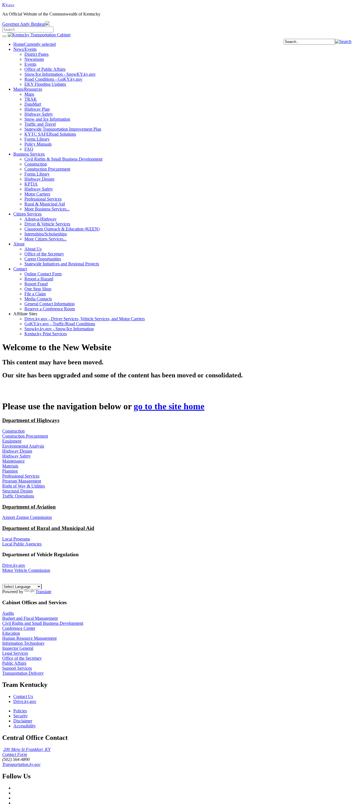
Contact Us (23, 696)
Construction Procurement (25, 436)
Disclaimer (22, 720)
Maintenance (13, 461)
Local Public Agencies (22, 544)
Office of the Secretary (22, 658)
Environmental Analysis (23, 446)
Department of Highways (30, 420)
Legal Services (15, 653)
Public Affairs (14, 663)
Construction (13, 431)
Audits (8, 613)
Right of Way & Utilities (23, 486)
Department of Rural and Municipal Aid (48, 528)
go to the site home (169, 406)
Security (20, 715)
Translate (43, 591)
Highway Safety (16, 456)
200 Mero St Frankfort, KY (26, 749)
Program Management (21, 481)
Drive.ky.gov (13, 565)
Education (11, 633)
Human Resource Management (29, 638)
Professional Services (20, 476)
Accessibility (24, 725)
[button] (343, 41)
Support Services (17, 668)
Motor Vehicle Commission (26, 570)
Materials (10, 466)
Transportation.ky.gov (21, 764)
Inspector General (17, 648)
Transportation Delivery (23, 673)
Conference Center (18, 628)
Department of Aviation (29, 507)
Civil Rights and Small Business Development (42, 623)
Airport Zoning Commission (27, 517)
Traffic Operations (18, 496)
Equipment (11, 441)
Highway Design (17, 451)
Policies (20, 711)
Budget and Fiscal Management (30, 618)
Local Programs (16, 539)
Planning (10, 471)
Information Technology (23, 643)
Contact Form (14, 754)
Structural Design (17, 491)
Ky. (8, 4)
